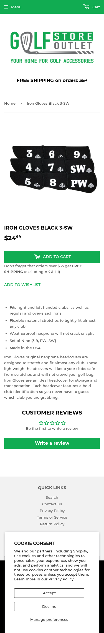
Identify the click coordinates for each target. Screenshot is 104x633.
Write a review (52, 443)
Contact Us (52, 504)
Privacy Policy (61, 579)
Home (10, 103)
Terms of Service (52, 517)
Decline (49, 606)
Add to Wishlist (22, 284)
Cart (95, 7)
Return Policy (52, 524)
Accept (49, 593)
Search (52, 497)
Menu (16, 7)
